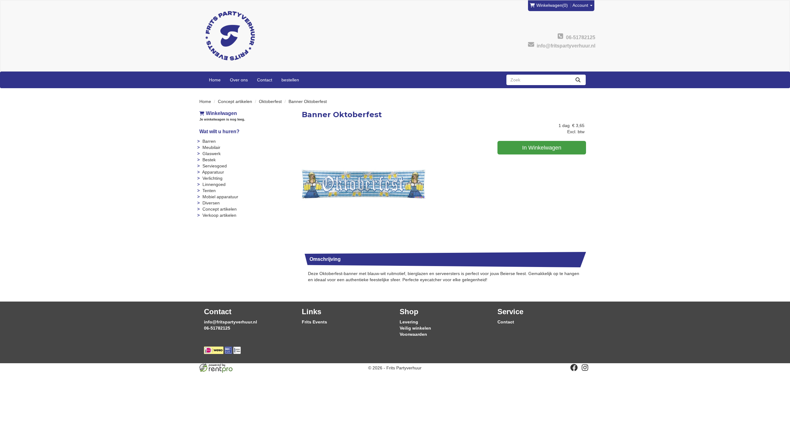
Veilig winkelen (415, 328)
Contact (264, 79)
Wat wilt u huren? (219, 131)
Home (215, 79)
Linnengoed (214, 184)
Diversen (211, 202)
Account (580, 5)
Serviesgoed (214, 165)
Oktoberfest (270, 101)
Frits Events (314, 321)
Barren (209, 141)
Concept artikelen (235, 101)
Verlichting (212, 178)
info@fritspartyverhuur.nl (230, 321)
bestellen (290, 79)
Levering (409, 321)
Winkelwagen (221, 113)
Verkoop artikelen (219, 215)
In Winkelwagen (541, 148)
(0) (552, 5)
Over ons (239, 79)
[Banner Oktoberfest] (363, 184)
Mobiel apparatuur (220, 196)
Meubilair (211, 147)
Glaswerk (211, 153)
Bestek (209, 159)
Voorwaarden (413, 334)
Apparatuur (213, 172)
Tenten (209, 190)
